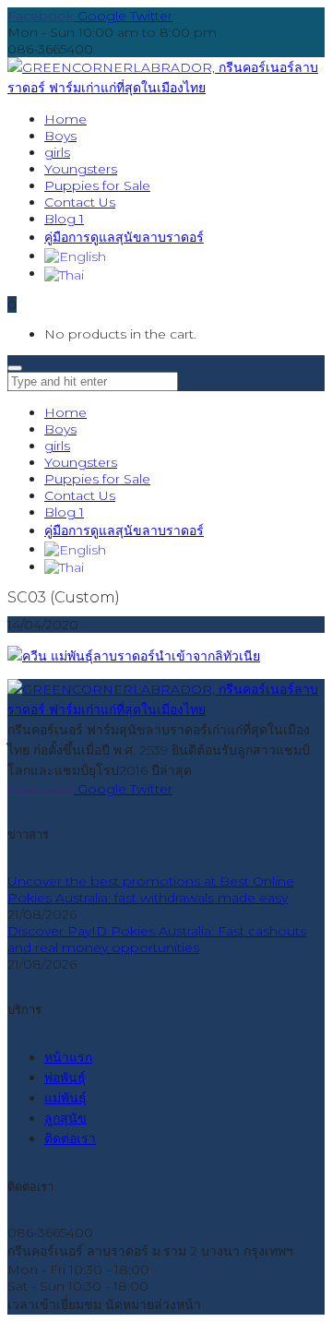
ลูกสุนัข (65, 1118)
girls (57, 445)
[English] (75, 255)
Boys (60, 429)
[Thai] (64, 273)
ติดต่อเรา (70, 1138)
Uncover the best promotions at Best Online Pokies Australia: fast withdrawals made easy (150, 889)
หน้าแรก (68, 1057)
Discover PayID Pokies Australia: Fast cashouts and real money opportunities (156, 939)
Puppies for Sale (97, 478)
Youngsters (80, 462)
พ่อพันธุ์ (65, 1077)
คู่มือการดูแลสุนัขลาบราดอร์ (124, 530)
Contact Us (79, 495)
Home (65, 412)
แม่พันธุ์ (65, 1098)
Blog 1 (64, 512)
